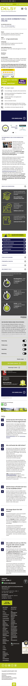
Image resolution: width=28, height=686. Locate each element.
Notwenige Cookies (12, 367)
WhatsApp (5, 252)
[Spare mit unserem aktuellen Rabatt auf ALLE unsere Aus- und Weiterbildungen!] (14, 81)
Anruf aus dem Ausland (8, 243)
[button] (2, 404)
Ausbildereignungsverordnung (9, 171)
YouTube (15, 665)
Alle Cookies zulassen (13, 363)
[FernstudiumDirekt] (14, 73)
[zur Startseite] (8, 9)
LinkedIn (6, 665)
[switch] (24, 345)
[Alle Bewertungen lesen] (5, 128)
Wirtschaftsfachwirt (10, 436)
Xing (12, 665)
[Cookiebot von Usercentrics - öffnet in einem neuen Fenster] (20, 317)
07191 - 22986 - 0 (12, 1)
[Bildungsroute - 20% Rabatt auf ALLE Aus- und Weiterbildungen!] (14, 410)
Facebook (3, 665)
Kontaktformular (7, 249)
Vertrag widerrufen (7, 602)
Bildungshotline (7, 239)
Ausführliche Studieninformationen (11, 371)
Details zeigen (20, 359)
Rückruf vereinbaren (8, 246)
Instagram (9, 665)
